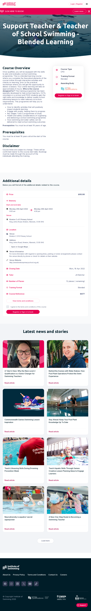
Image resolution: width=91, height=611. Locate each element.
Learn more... (79, 11)
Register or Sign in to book (68, 95)
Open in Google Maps (19, 247)
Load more (45, 541)
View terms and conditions (23, 301)
